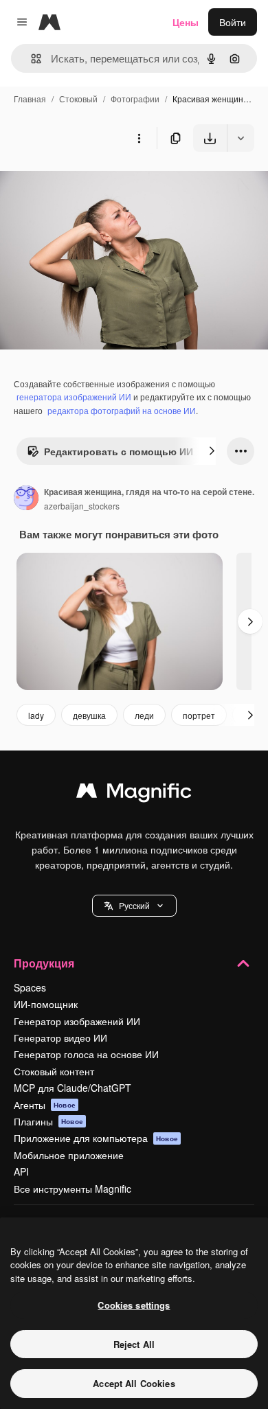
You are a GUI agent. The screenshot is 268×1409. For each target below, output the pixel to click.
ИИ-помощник (46, 1004)
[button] (134, 906)
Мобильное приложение (69, 1155)
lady (36, 715)
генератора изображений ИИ (73, 396)
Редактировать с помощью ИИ (118, 451)
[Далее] (211, 451)
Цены (185, 22)
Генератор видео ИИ (60, 1037)
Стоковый (78, 98)
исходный (92, 183)
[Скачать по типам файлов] (240, 138)
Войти (232, 22)
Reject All (134, 1344)
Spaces (30, 987)
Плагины (48, 1121)
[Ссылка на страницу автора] (26, 499)
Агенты (45, 1105)
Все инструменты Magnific (72, 1188)
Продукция (44, 963)
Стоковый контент (54, 1071)
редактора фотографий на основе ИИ (121, 410)
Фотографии (135, 98)
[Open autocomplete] (30, 59)
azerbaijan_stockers (82, 506)
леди (144, 715)
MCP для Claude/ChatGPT (72, 1088)
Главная (30, 98)
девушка (89, 715)
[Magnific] (134, 793)
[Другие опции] (139, 138)
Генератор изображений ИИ (77, 1021)
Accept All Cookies (134, 1383)
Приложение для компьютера (96, 1138)
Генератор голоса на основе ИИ (86, 1054)
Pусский (134, 905)
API (21, 1171)
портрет (199, 715)
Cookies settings (134, 1304)
